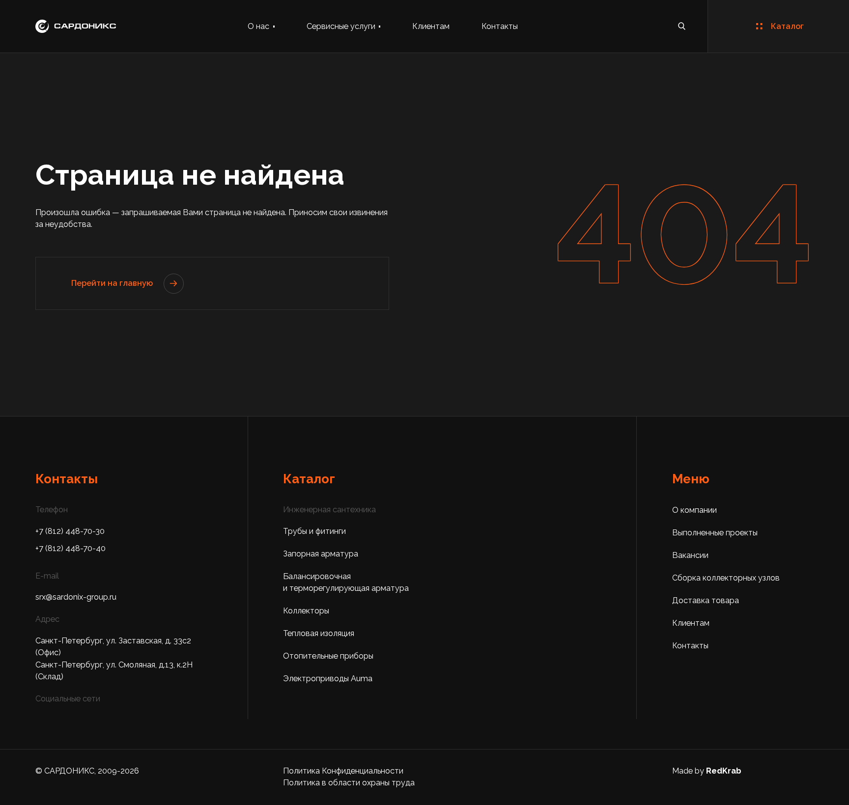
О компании (694, 510)
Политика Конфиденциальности (343, 771)
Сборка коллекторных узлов (726, 578)
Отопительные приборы (328, 656)
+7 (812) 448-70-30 (70, 531)
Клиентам (431, 26)
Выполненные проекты (715, 532)
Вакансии (690, 555)
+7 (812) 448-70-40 (70, 548)
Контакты (499, 26)
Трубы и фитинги (314, 531)
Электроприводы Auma (327, 678)
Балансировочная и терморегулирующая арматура (346, 582)
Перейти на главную (112, 283)
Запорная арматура (320, 553)
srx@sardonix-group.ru (75, 597)
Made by (706, 771)
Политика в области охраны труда (349, 782)
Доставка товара (705, 600)
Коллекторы (306, 610)
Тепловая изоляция (318, 633)
